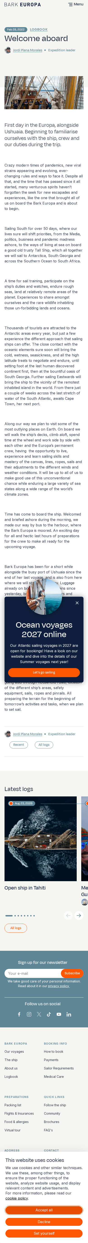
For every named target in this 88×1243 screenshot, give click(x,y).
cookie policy (16, 1198)
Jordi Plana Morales (27, 50)
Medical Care (54, 1076)
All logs (44, 744)
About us (11, 1068)
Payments (51, 1060)
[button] (78, 915)
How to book (53, 1051)
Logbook (39, 29)
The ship (11, 1060)
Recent (18, 744)
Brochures (51, 1122)
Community (52, 1113)
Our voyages (14, 1051)
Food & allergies (17, 1122)
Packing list (13, 1105)
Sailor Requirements (59, 1068)
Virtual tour (13, 1130)
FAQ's (48, 1130)
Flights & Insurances (19, 1113)
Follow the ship (55, 1105)
